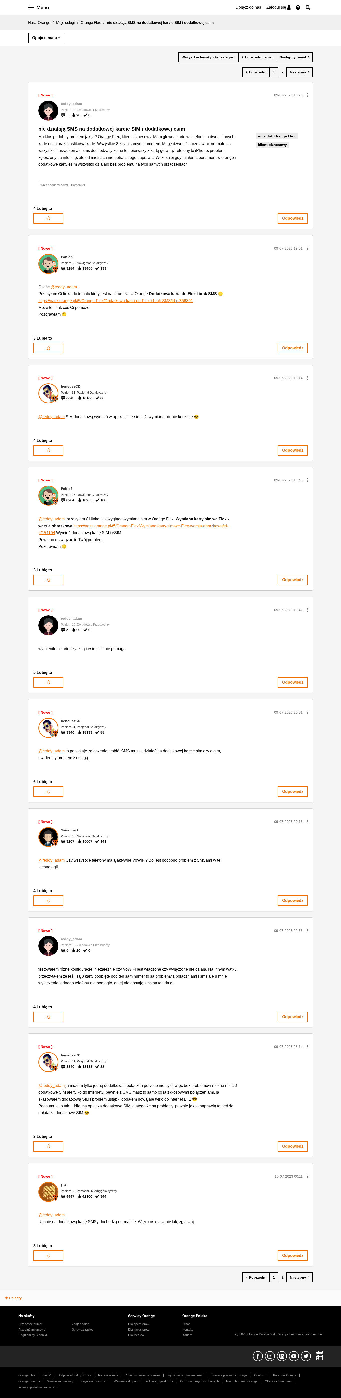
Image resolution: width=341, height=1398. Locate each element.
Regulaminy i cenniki (32, 1335)
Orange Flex (91, 22)
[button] (307, 95)
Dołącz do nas (248, 7)
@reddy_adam (64, 287)
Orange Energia (29, 1381)
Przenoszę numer (30, 1324)
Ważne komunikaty (60, 1381)
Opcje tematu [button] (44, 38)
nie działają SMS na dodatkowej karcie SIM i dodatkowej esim (111, 129)
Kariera (187, 1335)
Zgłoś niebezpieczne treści (186, 1375)
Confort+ (260, 1375)
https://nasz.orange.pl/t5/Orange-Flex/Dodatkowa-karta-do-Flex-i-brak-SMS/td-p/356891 (115, 301)
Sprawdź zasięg (83, 1329)
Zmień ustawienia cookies (142, 1375)
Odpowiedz (292, 218)
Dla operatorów (138, 1324)
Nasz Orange (39, 22)
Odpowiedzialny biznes (75, 1375)
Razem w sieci (108, 1375)
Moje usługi (65, 22)
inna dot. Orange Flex (276, 136)
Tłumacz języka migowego (229, 1375)
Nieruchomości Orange (242, 1381)
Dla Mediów (136, 1335)
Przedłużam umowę (31, 1329)
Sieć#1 (47, 1375)
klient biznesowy (272, 145)
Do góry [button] (15, 1298)
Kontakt (187, 1329)
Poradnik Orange (284, 1375)
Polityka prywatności (159, 1381)
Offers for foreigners (278, 1381)
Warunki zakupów (126, 1381)
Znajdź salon (80, 1324)
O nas (186, 1324)
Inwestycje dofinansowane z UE (40, 1387)
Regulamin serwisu (93, 1381)
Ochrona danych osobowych (199, 1381)
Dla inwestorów (138, 1329)
